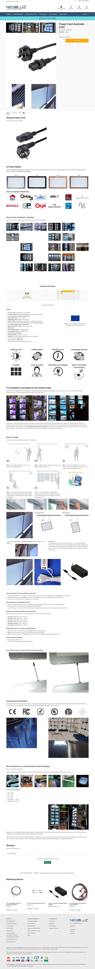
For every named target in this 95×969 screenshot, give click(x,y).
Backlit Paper (9, 930)
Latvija (59, 947)
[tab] (8, 112)
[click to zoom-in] (31, 58)
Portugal (26, 949)
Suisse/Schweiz (33, 949)
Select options (58, 909)
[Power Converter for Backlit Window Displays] (58, 892)
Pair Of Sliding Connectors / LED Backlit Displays (78, 904)
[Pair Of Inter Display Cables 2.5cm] (36, 892)
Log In (47, 862)
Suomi (39, 949)
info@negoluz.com (78, 923)
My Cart (86, 8)
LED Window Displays (11, 935)
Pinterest (72, 931)
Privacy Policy (31, 923)
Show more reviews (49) (47, 305)
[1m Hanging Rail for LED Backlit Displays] (88, 24)
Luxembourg (70, 947)
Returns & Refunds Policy (34, 930)
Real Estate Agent (10, 921)
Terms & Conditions (32, 921)
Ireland (52, 947)
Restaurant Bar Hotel (11, 923)
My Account (79, 8)
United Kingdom (46, 949)
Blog (29, 935)
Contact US (71, 8)
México (79, 947)
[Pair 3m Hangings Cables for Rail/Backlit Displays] (15, 892)
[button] (86, 14)
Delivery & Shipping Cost (34, 928)
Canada (28, 947)
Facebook (72, 925)
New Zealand (9, 949)
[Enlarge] (24, 178)
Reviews (21, 113)
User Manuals (52, 926)
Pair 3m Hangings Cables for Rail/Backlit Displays (13, 904)
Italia (56, 947)
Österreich (20, 949)
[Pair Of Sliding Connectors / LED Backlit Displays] (79, 892)
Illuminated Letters (11, 941)
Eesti (48, 947)
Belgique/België (22, 947)
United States (54, 949)
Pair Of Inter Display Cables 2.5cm (36, 903)
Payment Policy (31, 926)
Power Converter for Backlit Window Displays (58, 904)
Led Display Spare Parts (44, 873)
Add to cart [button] (15, 912)
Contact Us (51, 923)
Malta (75, 947)
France (40, 947)
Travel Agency (10, 926)
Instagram (72, 929)
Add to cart (77, 40)
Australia (14, 947)
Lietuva (64, 947)
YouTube (72, 933)
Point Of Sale (9, 928)
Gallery (8, 113)
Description (14, 113)
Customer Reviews (61, 8)
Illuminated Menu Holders (12, 937)
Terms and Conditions (16, 953)
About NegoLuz (31, 933)
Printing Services (10, 933)
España (44, 947)
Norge (15, 949)
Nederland (84, 947)
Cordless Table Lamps (11, 939)
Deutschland (34, 947)
